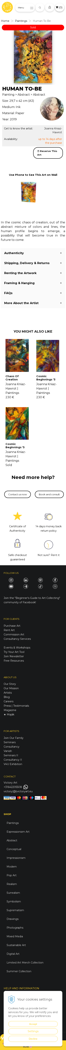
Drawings (13, 919)
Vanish (8, 751)
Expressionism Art (18, 831)
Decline (33, 1038)
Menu (21, 7)
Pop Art (11, 875)
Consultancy (11, 746)
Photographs (15, 927)
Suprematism (15, 910)
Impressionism (16, 858)
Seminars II (11, 755)
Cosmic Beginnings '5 (15, 445)
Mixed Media (15, 936)
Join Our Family (13, 738)
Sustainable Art (16, 945)
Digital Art (13, 953)
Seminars (10, 742)
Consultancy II (13, 759)
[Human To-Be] (33, 56)
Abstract (12, 840)
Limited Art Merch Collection (25, 962)
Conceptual (14, 849)
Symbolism (14, 901)
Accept (33, 1024)
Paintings (21, 21)
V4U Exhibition (13, 764)
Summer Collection (19, 971)
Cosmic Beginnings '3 (45, 378)
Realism (12, 884)
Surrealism (13, 892)
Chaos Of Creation (12, 378)
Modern (12, 866)
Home (5, 21)
